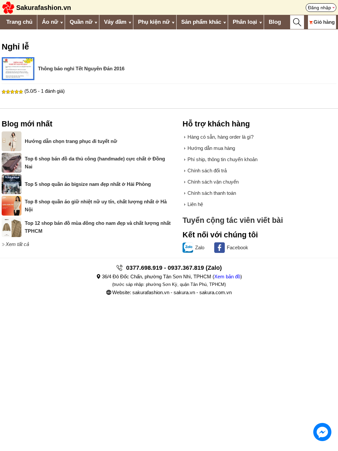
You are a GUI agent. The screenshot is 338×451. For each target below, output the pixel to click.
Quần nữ (81, 22)
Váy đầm (115, 22)
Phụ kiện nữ (154, 22)
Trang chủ (19, 22)
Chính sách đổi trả (207, 170)
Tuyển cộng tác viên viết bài (233, 220)
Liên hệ (195, 204)
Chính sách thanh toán (211, 193)
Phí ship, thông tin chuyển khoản (222, 159)
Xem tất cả (17, 244)
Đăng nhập (319, 7)
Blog (275, 22)
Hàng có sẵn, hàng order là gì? (220, 137)
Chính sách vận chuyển (213, 182)
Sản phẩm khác (201, 22)
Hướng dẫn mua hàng (211, 148)
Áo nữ (50, 22)
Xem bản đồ (227, 276)
